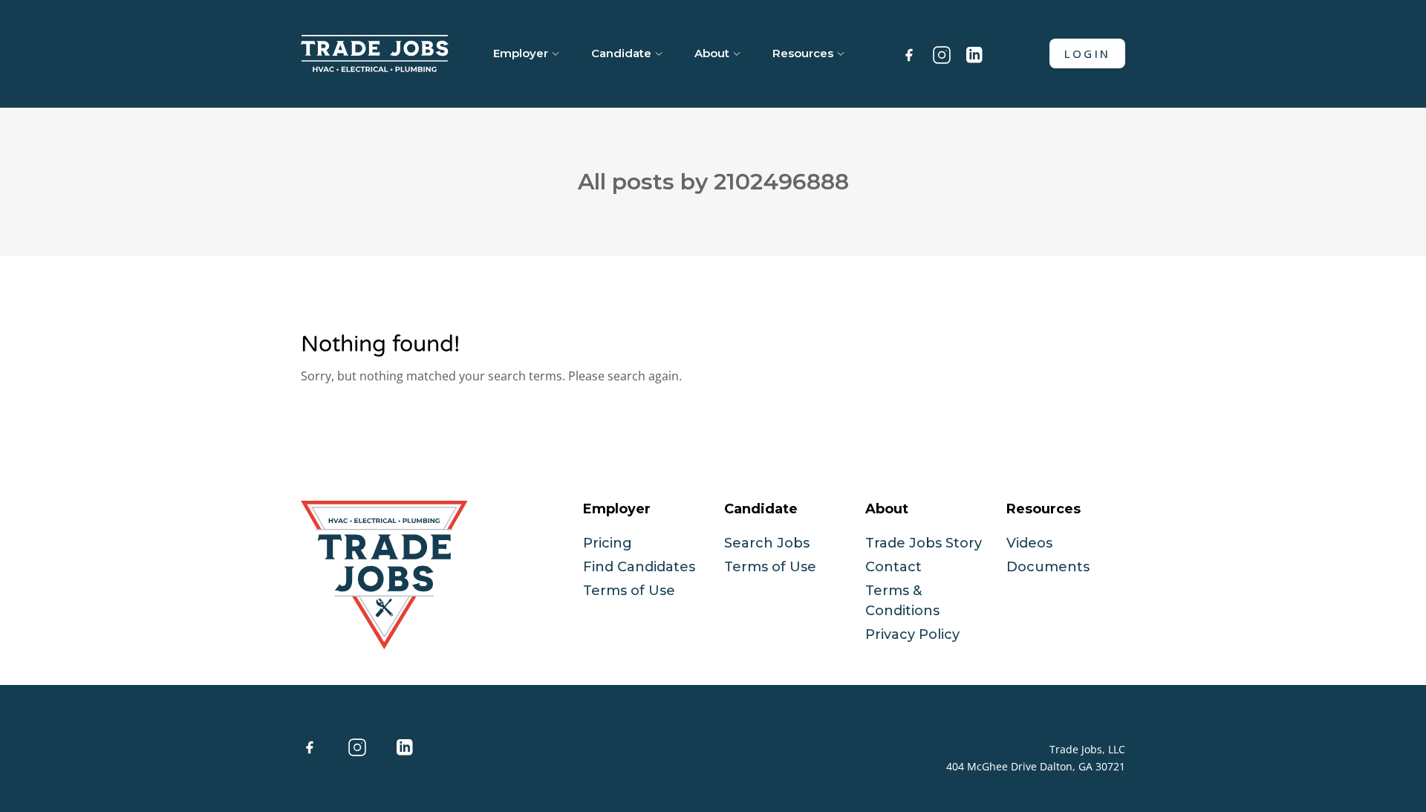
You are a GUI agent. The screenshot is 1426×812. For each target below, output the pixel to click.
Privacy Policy (912, 634)
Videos (1029, 543)
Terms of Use (629, 590)
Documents (1048, 567)
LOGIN (1087, 53)
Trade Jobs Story (923, 543)
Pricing (607, 543)
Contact (893, 567)
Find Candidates (639, 567)
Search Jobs (767, 543)
